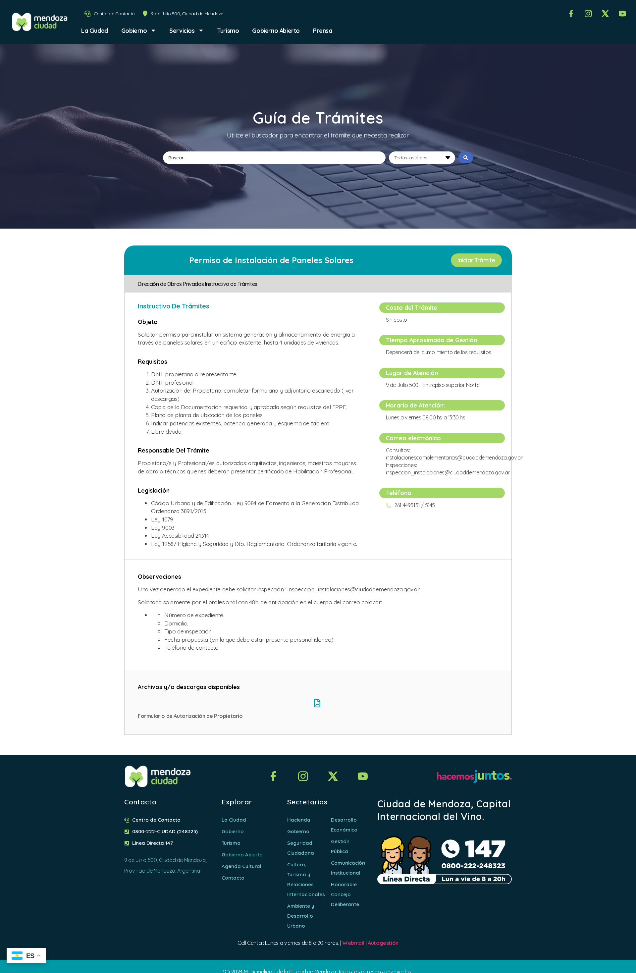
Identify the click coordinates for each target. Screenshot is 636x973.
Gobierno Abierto (276, 30)
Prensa (322, 30)
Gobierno (134, 30)
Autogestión (383, 943)
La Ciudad (94, 30)
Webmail (353, 943)
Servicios (181, 30)
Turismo (228, 30)
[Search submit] (465, 157)
